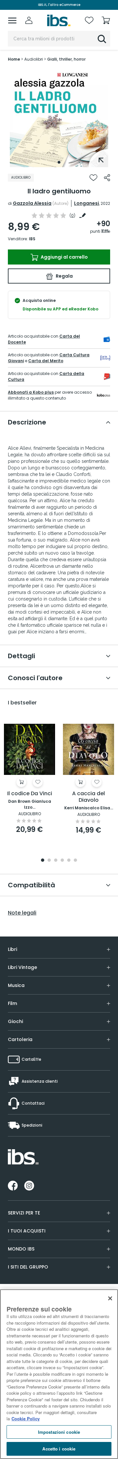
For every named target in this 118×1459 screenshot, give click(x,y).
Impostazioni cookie (59, 1432)
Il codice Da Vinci (29, 793)
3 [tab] (55, 860)
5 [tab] (69, 860)
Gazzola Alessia (32, 203)
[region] (59, 1374)
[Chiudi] (110, 1298)
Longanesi (86, 203)
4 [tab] (62, 860)
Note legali (22, 913)
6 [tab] (75, 860)
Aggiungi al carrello (64, 257)
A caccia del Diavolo (88, 797)
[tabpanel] (59, 118)
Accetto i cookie (58, 1449)
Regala (64, 276)
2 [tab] (49, 860)
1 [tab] (59, 162)
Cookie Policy (25, 1418)
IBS (32, 239)
